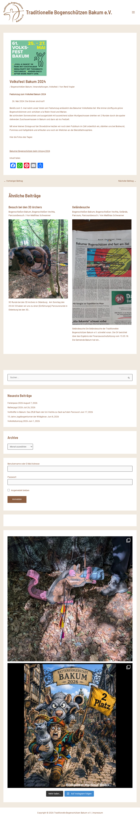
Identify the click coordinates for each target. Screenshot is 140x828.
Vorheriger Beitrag (13, 181)
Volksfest (53, 87)
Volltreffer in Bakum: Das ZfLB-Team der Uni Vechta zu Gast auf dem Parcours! (44, 412)
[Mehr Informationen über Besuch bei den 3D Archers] (38, 259)
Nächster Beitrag (127, 181)
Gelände (123, 211)
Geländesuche (81, 207)
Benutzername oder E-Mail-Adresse (23, 464)
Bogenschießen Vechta (43, 211)
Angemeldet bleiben (20, 490)
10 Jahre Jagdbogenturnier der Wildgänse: (27, 417)
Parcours (76, 215)
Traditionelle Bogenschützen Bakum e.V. (69, 12)
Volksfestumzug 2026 (18, 421)
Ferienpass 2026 (15, 403)
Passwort (12, 477)
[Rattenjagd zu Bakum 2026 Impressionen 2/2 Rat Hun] (70, 598)
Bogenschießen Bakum (21, 87)
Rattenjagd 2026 (15, 407)
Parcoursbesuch (16, 215)
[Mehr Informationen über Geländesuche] (102, 272)
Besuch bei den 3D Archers (25, 207)
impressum (98, 813)
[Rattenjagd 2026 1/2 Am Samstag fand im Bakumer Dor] (70, 725)
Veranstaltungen (40, 87)
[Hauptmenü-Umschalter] (133, 12)
